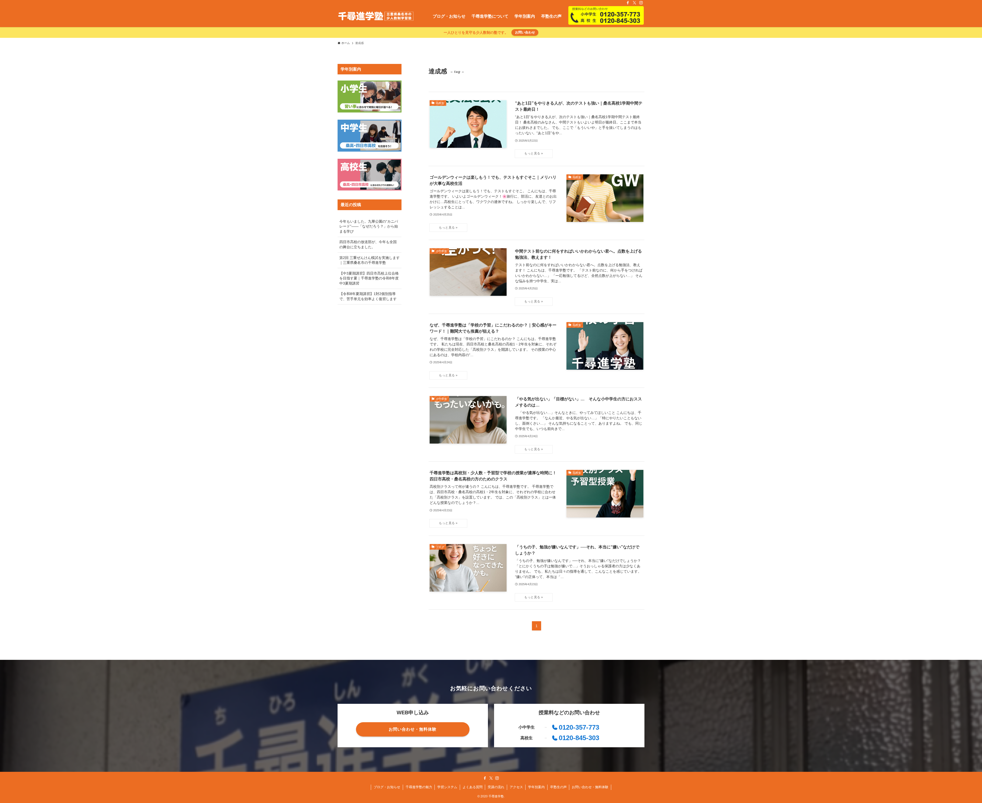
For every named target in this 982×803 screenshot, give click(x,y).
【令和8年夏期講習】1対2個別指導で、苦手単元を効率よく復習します (368, 296)
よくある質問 (473, 787)
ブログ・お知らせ (387, 787)
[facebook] (627, 3)
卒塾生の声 (558, 787)
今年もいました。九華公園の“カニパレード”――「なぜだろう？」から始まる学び (368, 226)
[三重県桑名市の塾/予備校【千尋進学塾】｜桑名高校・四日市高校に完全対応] (376, 16)
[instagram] (641, 3)
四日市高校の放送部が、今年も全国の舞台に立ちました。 (368, 244)
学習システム (447, 787)
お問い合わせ (525, 32)
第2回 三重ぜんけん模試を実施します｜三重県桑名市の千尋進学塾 (369, 260)
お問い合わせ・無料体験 (590, 787)
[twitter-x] (634, 3)
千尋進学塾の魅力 (419, 787)
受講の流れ (496, 787)
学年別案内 (536, 787)
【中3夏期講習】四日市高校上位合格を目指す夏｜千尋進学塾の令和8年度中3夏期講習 (369, 278)
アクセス (516, 787)
